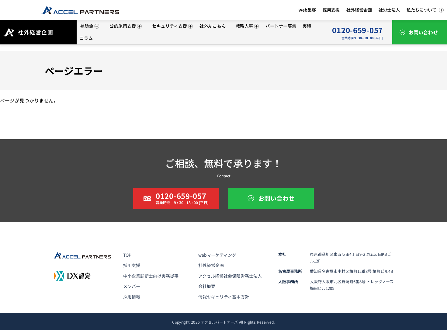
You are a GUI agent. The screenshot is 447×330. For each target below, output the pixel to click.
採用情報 (131, 297)
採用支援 (131, 265)
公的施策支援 (122, 26)
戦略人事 (244, 26)
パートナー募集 (280, 26)
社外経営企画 (211, 265)
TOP (127, 255)
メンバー (131, 286)
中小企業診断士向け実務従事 (150, 276)
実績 (307, 26)
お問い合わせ (423, 32)
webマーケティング (217, 255)
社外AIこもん (212, 26)
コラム (86, 38)
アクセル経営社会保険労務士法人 (230, 276)
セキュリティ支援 (169, 26)
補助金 (86, 26)
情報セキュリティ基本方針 (223, 297)
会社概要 (206, 286)
